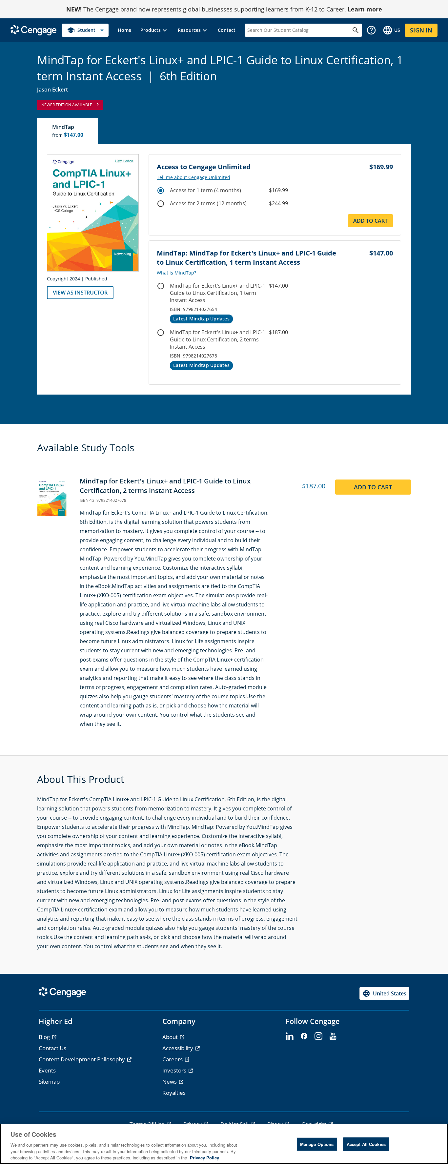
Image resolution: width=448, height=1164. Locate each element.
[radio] (161, 190)
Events (47, 1070)
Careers (173, 1059)
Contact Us (52, 1048)
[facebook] (304, 1036)
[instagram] (318, 1036)
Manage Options (317, 1144)
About (170, 1037)
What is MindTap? (176, 273)
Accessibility (178, 1048)
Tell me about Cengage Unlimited (193, 177)
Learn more (365, 9)
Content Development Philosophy (82, 1059)
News (170, 1081)
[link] (124, 30)
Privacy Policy (204, 1157)
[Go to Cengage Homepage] (33, 30)
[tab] (68, 131)
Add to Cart (370, 220)
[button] (154, 30)
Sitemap (49, 1081)
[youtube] (333, 1036)
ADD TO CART (373, 487)
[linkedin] (290, 1036)
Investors (175, 1070)
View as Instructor (80, 292)
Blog (45, 1037)
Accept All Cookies (366, 1144)
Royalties (174, 1092)
